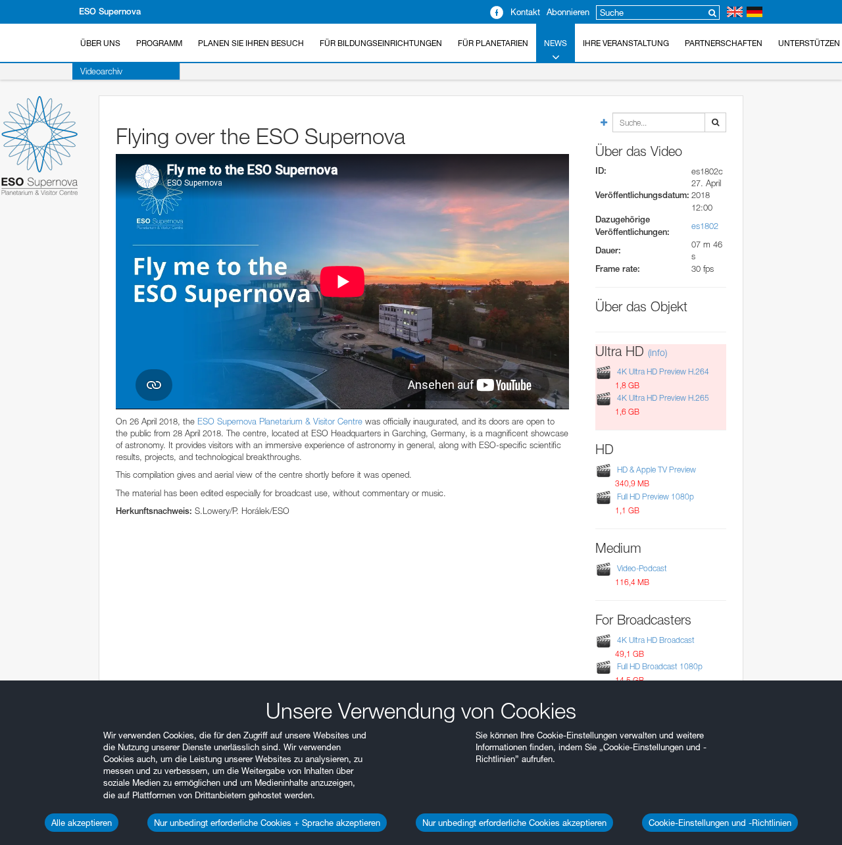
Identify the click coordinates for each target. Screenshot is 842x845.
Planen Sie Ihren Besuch (251, 43)
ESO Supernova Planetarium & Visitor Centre (279, 421)
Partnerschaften (723, 43)
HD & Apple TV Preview (656, 469)
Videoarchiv (101, 71)
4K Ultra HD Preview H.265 (663, 398)
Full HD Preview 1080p (655, 496)
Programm (159, 43)
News (555, 43)
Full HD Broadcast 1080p (660, 667)
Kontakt (525, 12)
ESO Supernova (110, 11)
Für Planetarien (493, 43)
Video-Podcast (642, 568)
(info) (657, 352)
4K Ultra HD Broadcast (656, 640)
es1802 (704, 225)
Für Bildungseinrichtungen (381, 43)
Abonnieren (568, 12)
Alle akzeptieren (81, 822)
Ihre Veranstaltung (626, 43)
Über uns (100, 43)
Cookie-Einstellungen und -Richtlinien (720, 822)
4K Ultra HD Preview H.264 (663, 371)
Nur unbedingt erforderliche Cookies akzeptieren (514, 822)
